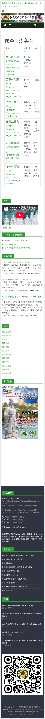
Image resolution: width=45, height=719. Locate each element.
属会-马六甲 (6, 354)
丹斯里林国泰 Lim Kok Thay (12, 575)
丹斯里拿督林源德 (8, 582)
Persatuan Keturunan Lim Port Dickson (12, 109)
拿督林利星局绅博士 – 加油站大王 (14, 586)
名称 (8, 48)
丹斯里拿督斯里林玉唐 (10, 571)
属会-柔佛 (5, 343)
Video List (6, 227)
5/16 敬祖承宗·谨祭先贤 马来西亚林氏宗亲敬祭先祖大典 (22, 614)
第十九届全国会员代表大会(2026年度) (17, 605)
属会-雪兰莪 (6, 335)
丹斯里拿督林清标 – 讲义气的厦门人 (15, 579)
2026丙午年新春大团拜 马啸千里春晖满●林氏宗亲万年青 (22, 641)
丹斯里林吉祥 (7, 563)
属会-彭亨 (5, 358)
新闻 (5, 599)
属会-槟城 (5, 339)
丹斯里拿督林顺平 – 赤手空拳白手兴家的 (17, 567)
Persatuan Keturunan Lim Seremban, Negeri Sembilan (13, 88)
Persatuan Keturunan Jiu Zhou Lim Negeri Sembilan (13, 175)
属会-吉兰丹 (6, 366)
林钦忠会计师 (7, 590)
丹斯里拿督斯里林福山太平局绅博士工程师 (18, 555)
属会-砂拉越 (6, 373)
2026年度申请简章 (12, 244)
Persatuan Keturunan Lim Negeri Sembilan (13, 128)
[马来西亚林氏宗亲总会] (4, 25)
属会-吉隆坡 (6, 332)
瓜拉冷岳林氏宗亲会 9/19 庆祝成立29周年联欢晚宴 (22, 298)
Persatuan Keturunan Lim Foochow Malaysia (12, 65)
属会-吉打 (5, 362)
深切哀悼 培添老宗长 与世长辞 (14, 632)
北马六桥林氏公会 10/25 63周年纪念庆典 (18, 262)
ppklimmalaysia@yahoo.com (17, 527)
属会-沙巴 (5, 369)
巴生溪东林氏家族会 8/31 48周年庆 (16, 279)
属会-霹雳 (5, 347)
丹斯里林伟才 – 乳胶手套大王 (13, 559)
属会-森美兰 (6, 350)
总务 (35, 48)
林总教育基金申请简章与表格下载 (17, 248)
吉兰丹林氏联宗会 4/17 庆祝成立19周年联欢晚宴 (22, 624)
